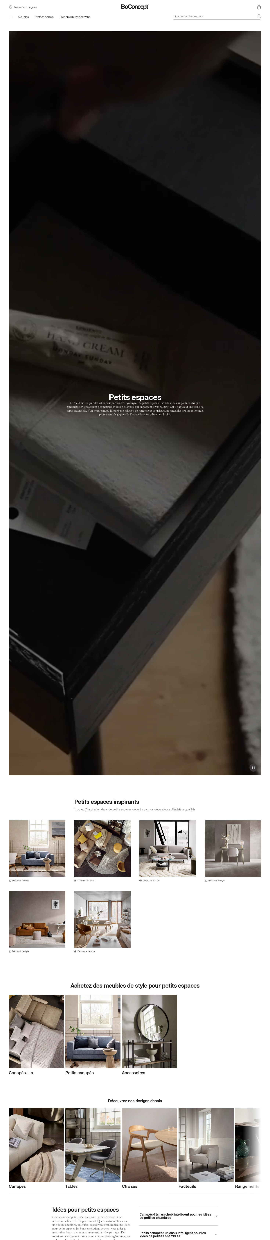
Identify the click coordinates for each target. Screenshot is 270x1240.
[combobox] (217, 16)
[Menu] (10, 17)
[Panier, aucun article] (259, 7)
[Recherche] (259, 16)
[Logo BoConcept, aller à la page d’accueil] (135, 7)
